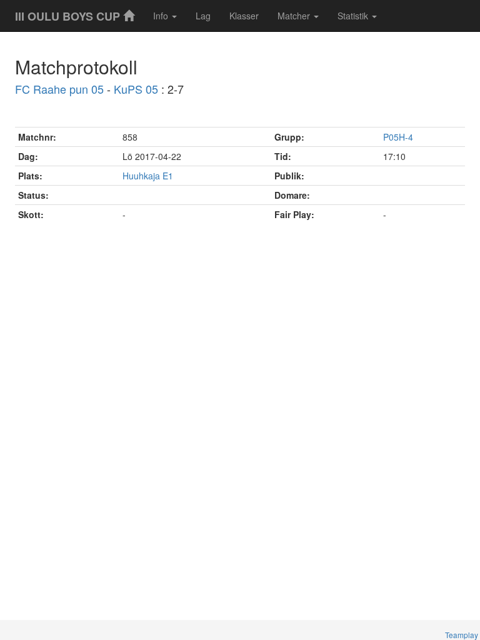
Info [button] (162, 15)
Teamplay (461, 634)
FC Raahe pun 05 (59, 89)
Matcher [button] (295, 15)
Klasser (244, 15)
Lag (203, 15)
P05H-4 (398, 137)
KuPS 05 (136, 89)
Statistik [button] (354, 15)
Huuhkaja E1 (147, 175)
